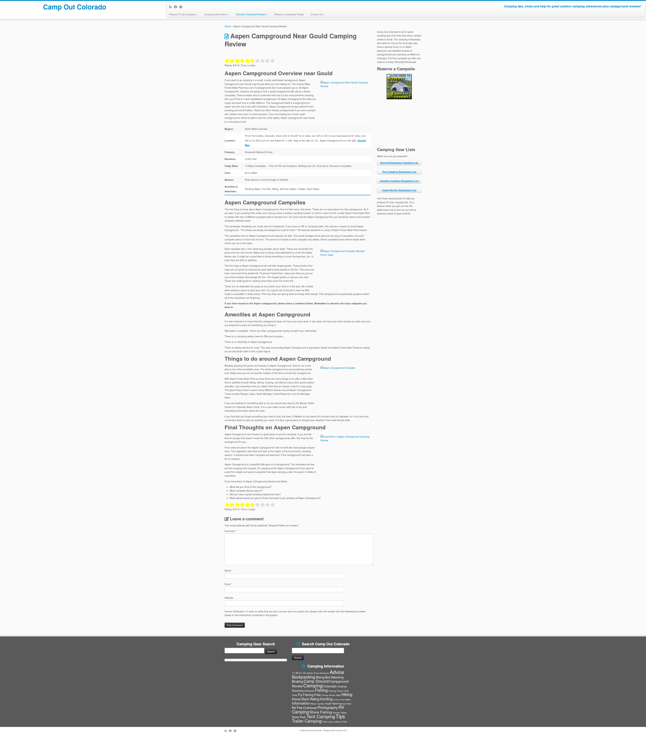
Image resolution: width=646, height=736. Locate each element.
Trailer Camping (307, 721)
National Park (344, 703)
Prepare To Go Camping (182, 14)
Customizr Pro (341, 730)
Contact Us (317, 14)
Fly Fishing (306, 694)
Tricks (325, 721)
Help (338, 695)
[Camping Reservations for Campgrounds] (399, 86)
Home (228, 26)
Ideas (348, 699)
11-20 (295, 673)
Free (317, 694)
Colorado (330, 686)
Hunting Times (339, 699)
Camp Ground (316, 681)
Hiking (346, 694)
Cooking (341, 686)
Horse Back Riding (305, 698)
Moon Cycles (317, 703)
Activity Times (312, 673)
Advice (337, 671)
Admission (324, 673)
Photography (327, 707)
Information (301, 703)
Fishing (321, 690)
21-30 (302, 673)
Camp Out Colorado (74, 7)
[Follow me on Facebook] (176, 7)
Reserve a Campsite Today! (289, 14)
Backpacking (303, 677)
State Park (299, 717)
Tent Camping (321, 716)
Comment (231, 531)
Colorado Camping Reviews (251, 14)
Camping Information (215, 14)
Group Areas (328, 695)
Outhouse (310, 707)
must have (331, 703)
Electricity (298, 691)
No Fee (297, 707)
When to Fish (341, 721)
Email (228, 584)
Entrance (309, 690)
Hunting (326, 698)
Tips (340, 716)
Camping (313, 685)
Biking (320, 677)
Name (228, 570)
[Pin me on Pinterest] (181, 7)
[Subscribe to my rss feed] (171, 7)
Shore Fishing (321, 711)
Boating (297, 681)
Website (229, 597)
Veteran (331, 722)
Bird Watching (334, 677)
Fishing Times (335, 690)
